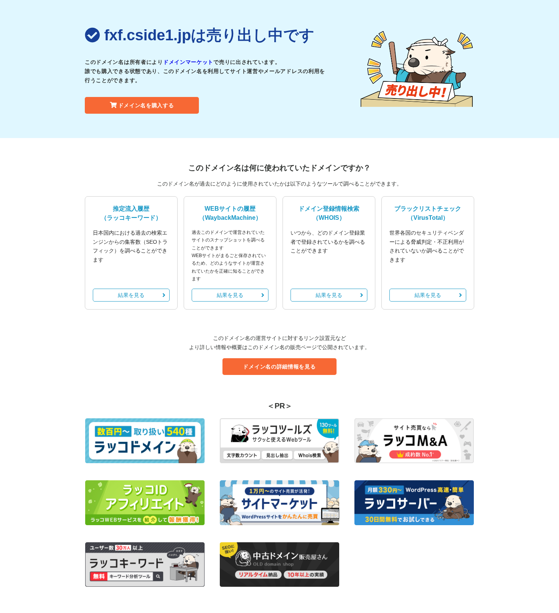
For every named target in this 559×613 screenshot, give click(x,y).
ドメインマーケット (188, 62)
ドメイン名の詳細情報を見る (279, 367)
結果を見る (131, 295)
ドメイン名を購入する (146, 105)
